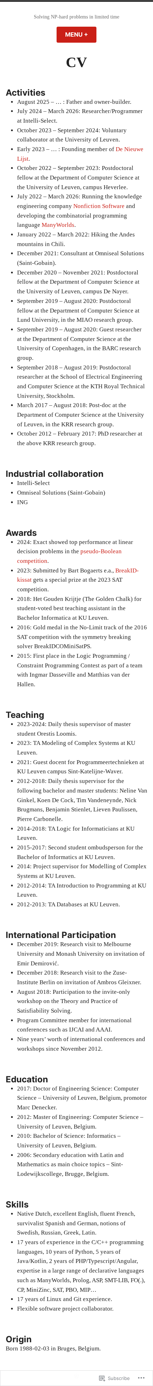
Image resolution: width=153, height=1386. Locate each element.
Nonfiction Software (99, 206)
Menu (80, 34)
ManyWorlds (58, 225)
